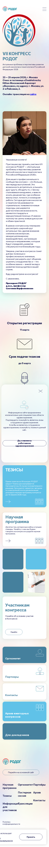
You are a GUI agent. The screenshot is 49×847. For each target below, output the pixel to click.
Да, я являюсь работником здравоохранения (24, 443)
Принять (31, 837)
